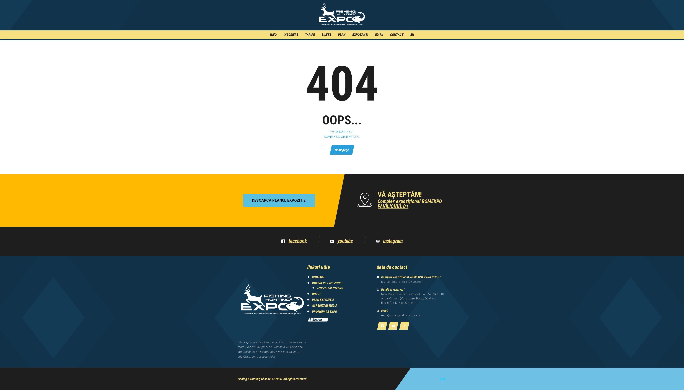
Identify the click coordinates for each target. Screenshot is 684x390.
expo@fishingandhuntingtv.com (402, 315)
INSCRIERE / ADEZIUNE (327, 283)
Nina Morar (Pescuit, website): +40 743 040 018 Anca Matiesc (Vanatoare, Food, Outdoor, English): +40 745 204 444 (412, 298)
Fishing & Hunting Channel (254, 379)
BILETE (316, 294)
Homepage (342, 150)
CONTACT (318, 277)
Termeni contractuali (330, 288)
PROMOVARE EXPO (324, 311)
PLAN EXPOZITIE (323, 300)
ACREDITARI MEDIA (324, 305)
